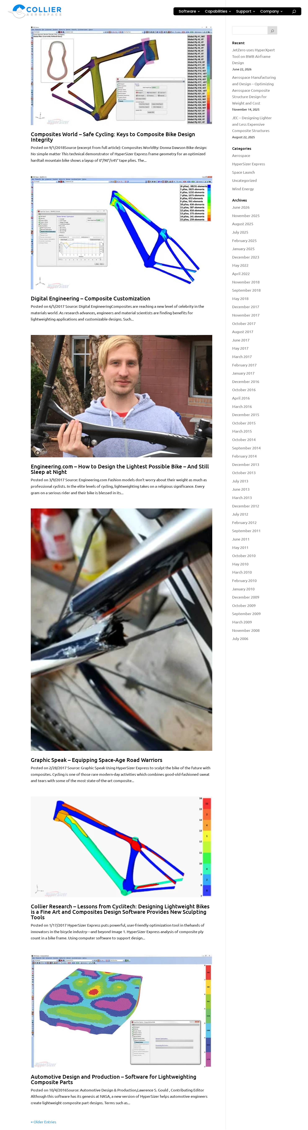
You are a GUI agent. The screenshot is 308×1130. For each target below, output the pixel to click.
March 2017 (242, 356)
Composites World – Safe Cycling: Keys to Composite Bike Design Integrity (113, 137)
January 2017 (243, 373)
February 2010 (244, 580)
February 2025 (244, 240)
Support (243, 12)
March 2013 (242, 497)
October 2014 (244, 439)
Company (269, 12)
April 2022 (241, 273)
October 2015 (244, 423)
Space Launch (243, 172)
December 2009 (245, 597)
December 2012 (245, 506)
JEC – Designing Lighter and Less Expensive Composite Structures (252, 124)
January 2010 (243, 589)
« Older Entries (43, 1122)
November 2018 (246, 282)
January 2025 (243, 248)
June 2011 (241, 539)
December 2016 (245, 381)
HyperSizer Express (248, 164)
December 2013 (245, 464)
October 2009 (244, 605)
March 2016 (242, 406)
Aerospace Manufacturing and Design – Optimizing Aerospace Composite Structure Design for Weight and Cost (254, 90)
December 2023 (245, 257)
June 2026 (241, 207)
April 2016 (241, 398)
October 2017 (244, 323)
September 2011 (246, 530)
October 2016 (244, 389)
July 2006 (240, 638)
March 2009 (242, 622)
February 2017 (244, 365)
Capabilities (216, 12)
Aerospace (241, 155)
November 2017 (246, 315)
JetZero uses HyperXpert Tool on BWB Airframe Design (253, 56)
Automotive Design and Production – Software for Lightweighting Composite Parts (113, 1079)
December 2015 (245, 414)
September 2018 (246, 290)
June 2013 (241, 489)
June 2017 (241, 340)
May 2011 (240, 547)
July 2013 (240, 481)
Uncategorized (244, 180)
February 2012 (244, 522)
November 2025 (246, 215)
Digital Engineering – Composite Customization (90, 298)
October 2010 (244, 555)
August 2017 (242, 331)
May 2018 (240, 298)
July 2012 (240, 514)
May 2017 (240, 348)
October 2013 (244, 472)
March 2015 (242, 431)
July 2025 (240, 232)
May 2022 (240, 265)
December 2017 (245, 306)
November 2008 (246, 630)
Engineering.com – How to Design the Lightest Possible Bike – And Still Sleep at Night (120, 469)
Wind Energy (243, 188)
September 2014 (246, 448)
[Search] (272, 30)
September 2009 (246, 613)
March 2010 (242, 572)
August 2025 (242, 223)
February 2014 (244, 456)
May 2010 (240, 564)
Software (187, 12)
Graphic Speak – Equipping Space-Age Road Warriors (96, 759)
